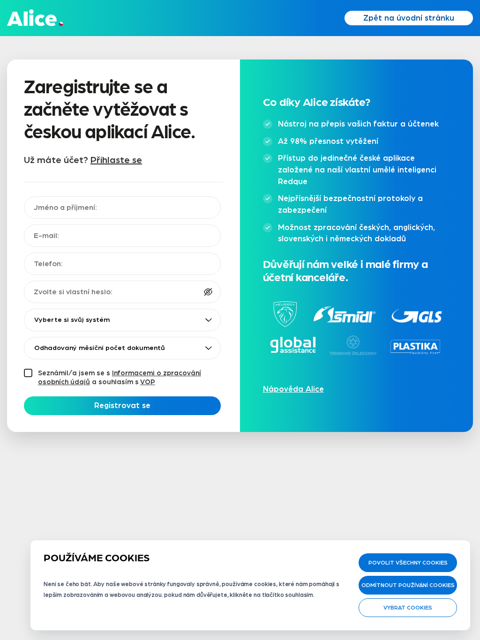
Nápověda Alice (293, 389)
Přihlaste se (116, 160)
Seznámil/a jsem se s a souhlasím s (119, 378)
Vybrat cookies (407, 607)
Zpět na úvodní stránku (408, 18)
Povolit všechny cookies (408, 563)
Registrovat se (122, 405)
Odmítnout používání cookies (408, 585)
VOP (147, 382)
